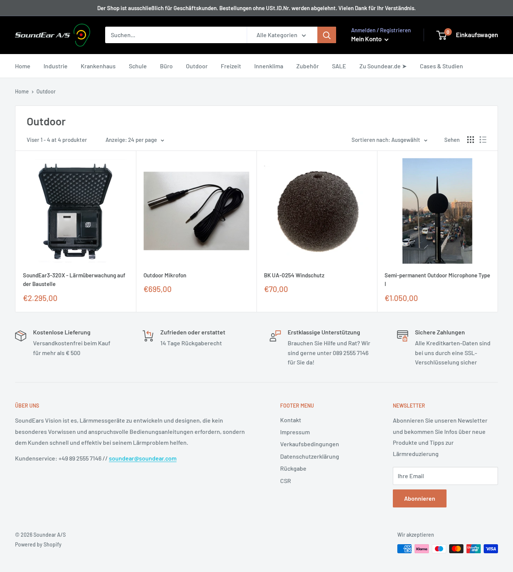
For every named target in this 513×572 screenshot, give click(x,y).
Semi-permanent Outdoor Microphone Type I (437, 279)
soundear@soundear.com (143, 458)
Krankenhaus (98, 65)
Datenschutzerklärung (309, 456)
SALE (339, 65)
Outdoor (197, 65)
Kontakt (290, 419)
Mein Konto (367, 38)
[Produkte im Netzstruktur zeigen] (470, 139)
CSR (285, 480)
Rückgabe (293, 468)
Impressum (295, 431)
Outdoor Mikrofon (164, 275)
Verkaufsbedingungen (309, 443)
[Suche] (326, 35)
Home (22, 65)
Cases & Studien (441, 65)
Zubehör (307, 65)
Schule (138, 65)
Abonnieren (419, 498)
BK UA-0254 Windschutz (294, 275)
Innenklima (268, 65)
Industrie (56, 65)
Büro (166, 65)
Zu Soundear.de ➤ (383, 65)
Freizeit (231, 65)
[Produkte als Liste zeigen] (483, 139)
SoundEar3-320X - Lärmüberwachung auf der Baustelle (74, 279)
